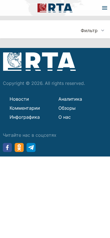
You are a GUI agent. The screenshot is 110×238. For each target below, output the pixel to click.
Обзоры (67, 108)
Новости (19, 99)
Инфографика (25, 117)
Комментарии (25, 108)
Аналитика (70, 99)
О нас (64, 117)
